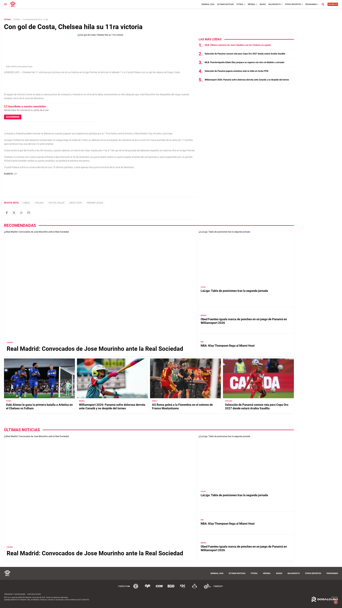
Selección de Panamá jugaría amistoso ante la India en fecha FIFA (236, 71)
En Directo (332, 4)
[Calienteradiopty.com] (194, 588)
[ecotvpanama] (171, 588)
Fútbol (240, 4)
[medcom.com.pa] (218, 588)
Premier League (95, 203)
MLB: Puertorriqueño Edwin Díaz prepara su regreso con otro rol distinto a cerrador (244, 62)
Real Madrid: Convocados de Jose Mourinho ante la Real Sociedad (95, 348)
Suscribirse (12, 117)
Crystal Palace (56, 203)
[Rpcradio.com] (183, 588)
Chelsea (39, 203)
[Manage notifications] (336, 602)
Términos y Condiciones (14, 594)
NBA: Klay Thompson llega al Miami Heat (227, 345)
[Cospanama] (159, 588)
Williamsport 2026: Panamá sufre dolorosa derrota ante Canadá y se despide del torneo (247, 79)
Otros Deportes (293, 4)
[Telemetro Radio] (206, 588)
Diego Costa (75, 203)
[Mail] (28, 212)
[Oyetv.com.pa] (147, 588)
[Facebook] (6, 212)
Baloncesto (275, 4)
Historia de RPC (34, 594)
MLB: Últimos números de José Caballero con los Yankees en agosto (238, 45)
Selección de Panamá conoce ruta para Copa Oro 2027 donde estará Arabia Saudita (245, 53)
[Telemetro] (136, 588)
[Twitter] (14, 212)
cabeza (26, 203)
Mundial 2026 (208, 4)
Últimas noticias (225, 4)
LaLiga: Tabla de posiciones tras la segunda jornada (234, 290)
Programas (311, 4)
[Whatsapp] (21, 212)
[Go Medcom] (124, 588)
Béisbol (251, 4)
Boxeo (263, 4)
